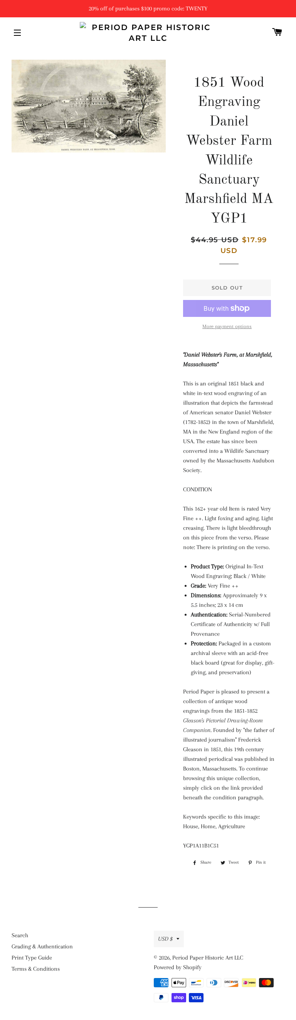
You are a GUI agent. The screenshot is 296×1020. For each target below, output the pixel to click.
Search (20, 935)
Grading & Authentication (42, 946)
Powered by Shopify (178, 967)
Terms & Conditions (36, 968)
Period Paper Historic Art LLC (207, 957)
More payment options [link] (227, 326)
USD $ (165, 938)
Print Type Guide (32, 957)
